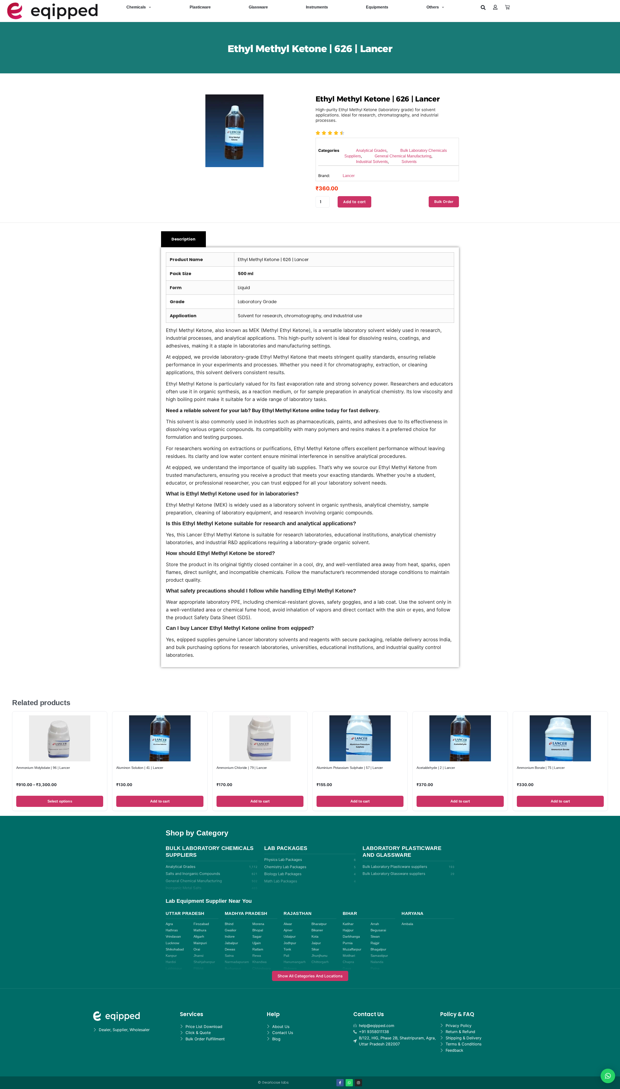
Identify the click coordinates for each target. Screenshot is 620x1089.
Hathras (172, 930)
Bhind (229, 924)
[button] (483, 7)
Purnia (348, 943)
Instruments (317, 7)
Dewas (230, 949)
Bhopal (257, 930)
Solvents (409, 162)
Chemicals (136, 7)
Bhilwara (290, 968)
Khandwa (259, 962)
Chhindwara (261, 968)
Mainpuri (200, 943)
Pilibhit (198, 968)
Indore (230, 936)
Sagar (257, 936)
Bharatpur (319, 924)
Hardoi (171, 962)
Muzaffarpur (352, 949)
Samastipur (379, 956)
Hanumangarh (295, 962)
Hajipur (348, 930)
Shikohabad (175, 949)
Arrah (375, 924)
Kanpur (171, 956)
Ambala (407, 924)
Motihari (349, 956)
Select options (59, 801)
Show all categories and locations (310, 975)
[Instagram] (358, 1082)
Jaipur (316, 943)
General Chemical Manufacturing (403, 156)
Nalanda (377, 962)
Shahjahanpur (204, 962)
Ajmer (288, 930)
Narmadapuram (237, 962)
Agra (169, 924)
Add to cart (354, 201)
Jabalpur (231, 943)
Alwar (288, 924)
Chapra (348, 962)
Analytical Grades (371, 150)
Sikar (315, 949)
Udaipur (290, 936)
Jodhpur (290, 943)
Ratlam (257, 949)
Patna (375, 968)
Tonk (287, 949)
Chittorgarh (320, 962)
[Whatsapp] (349, 1082)
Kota (314, 936)
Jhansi (198, 956)
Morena (258, 924)
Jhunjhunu (319, 956)
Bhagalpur (378, 949)
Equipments (377, 7)
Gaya (347, 968)
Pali (286, 956)
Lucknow (172, 943)
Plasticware (200, 7)
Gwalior (230, 930)
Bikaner (317, 930)
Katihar (348, 924)
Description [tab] (183, 239)
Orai (197, 949)
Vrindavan (173, 936)
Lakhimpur (174, 968)
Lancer (349, 176)
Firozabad (201, 924)
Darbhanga (351, 936)
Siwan (375, 936)
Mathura (200, 930)
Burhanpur (233, 968)
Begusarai (378, 930)
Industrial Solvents (372, 162)
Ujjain (256, 943)
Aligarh (199, 936)
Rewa (256, 956)
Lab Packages (286, 848)
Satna (229, 956)
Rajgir (375, 943)
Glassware (258, 7)
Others (432, 7)
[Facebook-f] (340, 1082)
